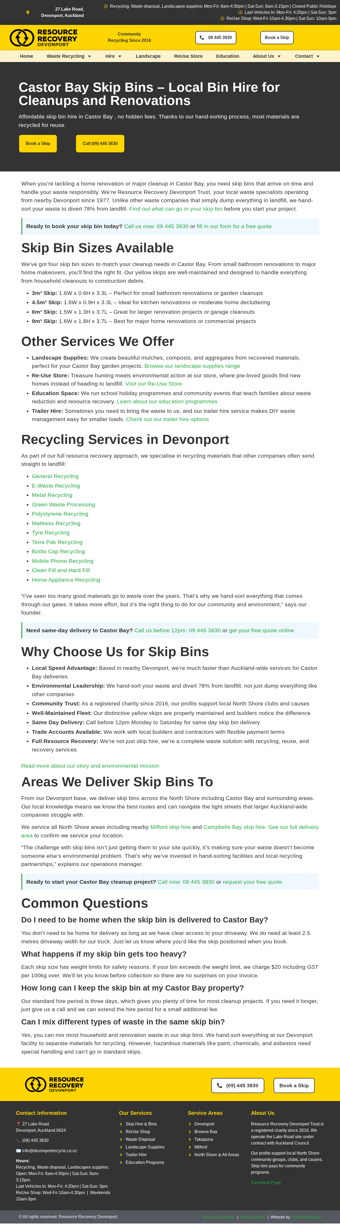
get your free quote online (261, 630)
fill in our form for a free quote (234, 226)
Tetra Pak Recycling (57, 542)
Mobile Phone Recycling (63, 561)
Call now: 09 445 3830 (186, 882)
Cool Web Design (306, 1217)
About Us (263, 56)
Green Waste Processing (63, 504)
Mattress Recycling (56, 523)
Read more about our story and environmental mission (90, 766)
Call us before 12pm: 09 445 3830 (177, 630)
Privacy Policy (252, 1217)
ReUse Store (188, 56)
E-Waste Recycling (56, 486)
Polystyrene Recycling (60, 514)
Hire (110, 56)
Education (227, 56)
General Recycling (55, 476)
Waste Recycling (65, 56)
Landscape (148, 56)
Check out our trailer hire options (167, 419)
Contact (304, 56)
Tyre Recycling (51, 532)
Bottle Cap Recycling (58, 551)
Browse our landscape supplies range (192, 366)
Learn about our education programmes (167, 401)
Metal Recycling (52, 495)
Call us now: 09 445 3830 (156, 226)
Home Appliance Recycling (66, 580)
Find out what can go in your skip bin (176, 209)
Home (26, 56)
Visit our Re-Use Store (153, 384)
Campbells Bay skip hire (234, 827)
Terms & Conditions (218, 1217)
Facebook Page (266, 1182)
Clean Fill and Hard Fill (61, 570)
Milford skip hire (170, 827)
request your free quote (252, 882)
